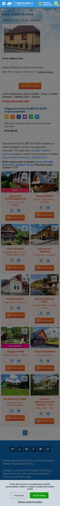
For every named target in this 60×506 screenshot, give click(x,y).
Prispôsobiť (19, 495)
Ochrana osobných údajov (30, 501)
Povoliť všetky (39, 495)
